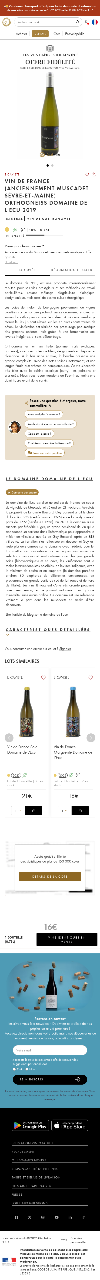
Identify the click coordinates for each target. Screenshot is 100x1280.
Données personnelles (78, 1240)
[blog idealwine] (83, 1217)
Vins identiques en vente (67, 939)
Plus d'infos (11, 262)
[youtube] (57, 1217)
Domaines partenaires (31, 1186)
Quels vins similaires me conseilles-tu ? (51, 424)
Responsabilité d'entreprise (36, 1169)
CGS (64, 1240)
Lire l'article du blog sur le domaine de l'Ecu (37, 614)
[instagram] (42, 1217)
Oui (19, 1069)
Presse (17, 1194)
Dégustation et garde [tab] (73, 270)
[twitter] (29, 1217)
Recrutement (23, 1151)
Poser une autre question (47, 453)
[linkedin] (70, 1217)
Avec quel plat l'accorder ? (44, 414)
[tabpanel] (50, 331)
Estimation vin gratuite (33, 1143)
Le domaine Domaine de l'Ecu (49, 478)
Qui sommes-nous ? (29, 1160)
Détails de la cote (50, 876)
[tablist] (50, 270)
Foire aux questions (30, 1203)
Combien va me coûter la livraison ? (49, 443)
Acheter (21, 33)
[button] (47, 114)
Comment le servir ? (39, 434)
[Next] (91, 737)
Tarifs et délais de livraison (36, 1177)
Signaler (65, 648)
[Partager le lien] (93, 174)
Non (32, 1069)
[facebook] (16, 1217)
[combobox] (18, 810)
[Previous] (9, 737)
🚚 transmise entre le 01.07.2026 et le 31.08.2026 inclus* (50, 8)
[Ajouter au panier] (33, 810)
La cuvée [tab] (27, 270)
